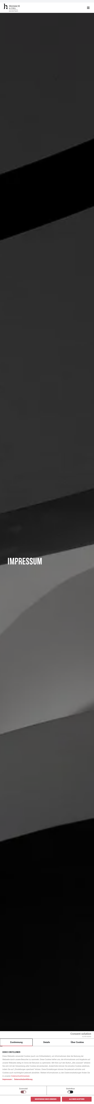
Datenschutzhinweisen (20, 1076)
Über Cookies (77, 1042)
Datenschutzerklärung (23, 1079)
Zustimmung (16, 1042)
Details (46, 1042)
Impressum (7, 1079)
